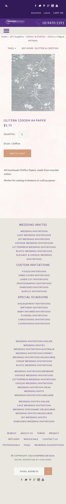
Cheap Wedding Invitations (34, 361)
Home (4, 36)
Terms (41, 433)
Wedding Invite (34, 391)
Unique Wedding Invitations (34, 383)
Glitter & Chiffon (35, 36)
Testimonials (11, 445)
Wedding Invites (34, 345)
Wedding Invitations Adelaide (34, 395)
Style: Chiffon (12, 143)
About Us (27, 433)
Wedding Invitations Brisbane (34, 371)
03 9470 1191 (53, 23)
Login (47, 13)
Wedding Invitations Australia (34, 349)
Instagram (52, 6)
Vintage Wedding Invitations (34, 243)
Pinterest (44, 6)
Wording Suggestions (49, 445)
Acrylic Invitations (34, 291)
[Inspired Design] (15, 20)
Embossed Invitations (34, 287)
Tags (12, 48)
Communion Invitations (34, 323)
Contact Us (50, 439)
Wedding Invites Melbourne (34, 413)
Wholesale (31, 439)
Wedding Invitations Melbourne (34, 357)
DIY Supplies (17, 36)
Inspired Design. (44, 455)
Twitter (39, 6)
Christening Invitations (34, 319)
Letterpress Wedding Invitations (34, 247)
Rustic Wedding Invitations (34, 251)
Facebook (35, 6)
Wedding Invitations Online (34, 341)
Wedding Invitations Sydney (34, 353)
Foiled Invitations (34, 271)
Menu (6, 31)
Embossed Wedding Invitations (34, 421)
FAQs (27, 445)
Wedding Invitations (34, 231)
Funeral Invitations (34, 315)
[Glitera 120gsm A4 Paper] (33, 55)
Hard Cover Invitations (34, 275)
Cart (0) (58, 12)
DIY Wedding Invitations (34, 239)
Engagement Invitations (34, 303)
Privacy (54, 433)
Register (36, 13)
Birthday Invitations (34, 307)
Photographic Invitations (34, 283)
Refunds (13, 439)
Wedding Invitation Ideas (34, 387)
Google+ (48, 6)
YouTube (56, 6)
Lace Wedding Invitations (34, 235)
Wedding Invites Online (34, 401)
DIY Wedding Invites (34, 417)
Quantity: (9, 133)
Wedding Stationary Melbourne (34, 409)
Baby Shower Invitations (34, 311)
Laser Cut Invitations (34, 279)
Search (11, 433)
